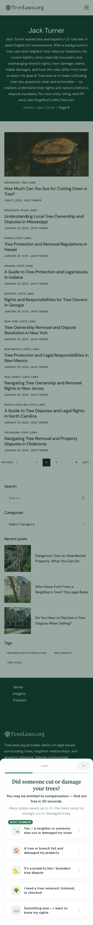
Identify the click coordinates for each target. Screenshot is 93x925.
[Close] (83, 766)
